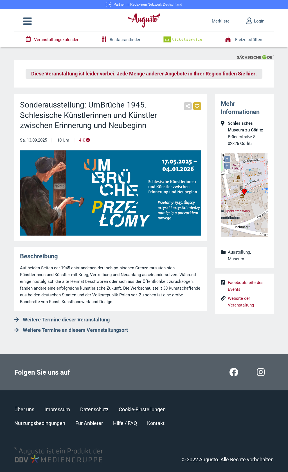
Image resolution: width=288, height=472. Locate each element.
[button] (27, 21)
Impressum (57, 409)
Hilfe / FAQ (125, 423)
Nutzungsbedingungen (39, 423)
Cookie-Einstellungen (142, 409)
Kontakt (156, 423)
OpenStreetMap (237, 211)
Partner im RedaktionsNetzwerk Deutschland (148, 4)
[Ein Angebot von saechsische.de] (255, 56)
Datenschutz (94, 409)
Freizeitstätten (248, 39)
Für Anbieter (89, 423)
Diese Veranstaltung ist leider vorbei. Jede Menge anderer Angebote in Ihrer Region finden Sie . (144, 74)
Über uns (24, 409)
